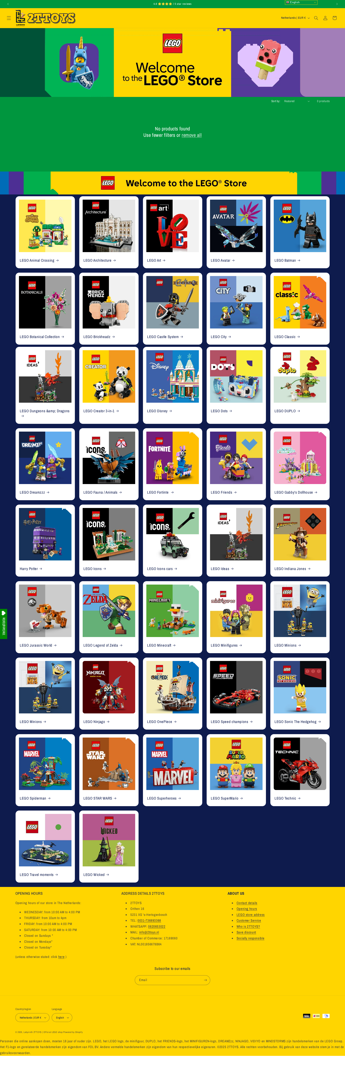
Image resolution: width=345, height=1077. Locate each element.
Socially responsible (251, 938)
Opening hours (247, 908)
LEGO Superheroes (162, 798)
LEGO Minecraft (159, 645)
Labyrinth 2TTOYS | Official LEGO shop (43, 1032)
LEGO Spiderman (33, 798)
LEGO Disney (157, 410)
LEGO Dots (219, 410)
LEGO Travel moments (37, 874)
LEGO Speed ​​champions (229, 721)
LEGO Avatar (220, 260)
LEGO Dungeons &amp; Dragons (45, 410)
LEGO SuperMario (224, 798)
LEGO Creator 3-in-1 (99, 410)
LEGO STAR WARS (97, 798)
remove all (192, 135)
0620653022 (156, 926)
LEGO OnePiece (159, 721)
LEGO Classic (285, 336)
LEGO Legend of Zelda (100, 645)
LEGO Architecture (97, 260)
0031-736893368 (149, 920)
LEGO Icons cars (160, 568)
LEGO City (219, 336)
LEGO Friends (221, 492)
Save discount (246, 932)
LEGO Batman (285, 260)
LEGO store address (251, 914)
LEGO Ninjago (94, 721)
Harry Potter (29, 568)
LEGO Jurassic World (36, 645)
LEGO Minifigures (224, 645)
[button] (8, 18)
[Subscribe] (205, 980)
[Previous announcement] (8, 4)
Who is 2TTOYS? (248, 926)
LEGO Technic (285, 798)
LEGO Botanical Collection (40, 336)
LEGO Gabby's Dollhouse (294, 492)
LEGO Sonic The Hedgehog (296, 721)
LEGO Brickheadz (96, 336)
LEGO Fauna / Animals (100, 492)
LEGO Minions (286, 645)
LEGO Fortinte (158, 492)
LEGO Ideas (220, 568)
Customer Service (249, 920)
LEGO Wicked (94, 874)
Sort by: (275, 101)
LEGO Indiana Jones (290, 568)
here (61, 957)
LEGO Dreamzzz (32, 492)
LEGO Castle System (163, 336)
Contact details (247, 903)
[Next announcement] (337, 4)
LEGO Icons (92, 568)
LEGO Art (154, 260)
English (294, 2)
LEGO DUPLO (285, 410)
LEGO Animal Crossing (37, 260)
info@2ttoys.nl (149, 932)
